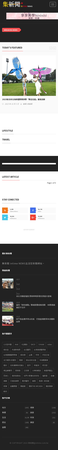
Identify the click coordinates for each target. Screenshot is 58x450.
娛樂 (32, 407)
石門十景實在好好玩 (31, 375)
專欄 (4, 412)
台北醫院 (27, 349)
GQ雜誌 (24, 344)
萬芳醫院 (25, 381)
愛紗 (5, 365)
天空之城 (45, 355)
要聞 (4, 427)
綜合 (18, 294)
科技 (32, 417)
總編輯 (29, 104)
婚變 (21, 360)
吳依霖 (22, 355)
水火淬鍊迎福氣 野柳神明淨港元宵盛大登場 (33, 296)
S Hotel (41, 344)
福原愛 (44, 375)
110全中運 (8, 344)
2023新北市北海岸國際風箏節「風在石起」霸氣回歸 (23, 99)
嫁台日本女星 (31, 360)
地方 (18, 279)
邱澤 (5, 386)
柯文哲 (44, 365)
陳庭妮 (22, 386)
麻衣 (5, 391)
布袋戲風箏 (44, 360)
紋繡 (52, 375)
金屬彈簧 (13, 386)
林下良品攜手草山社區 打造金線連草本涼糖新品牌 (35, 320)
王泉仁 (6, 375)
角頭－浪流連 (44, 381)
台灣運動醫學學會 (10, 355)
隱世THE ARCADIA (36, 386)
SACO (33, 344)
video (49, 344)
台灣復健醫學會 (40, 349)
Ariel (16, 344)
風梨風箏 (49, 386)
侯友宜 (6, 349)
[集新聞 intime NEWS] (16, 4)
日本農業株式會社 (17, 365)
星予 (29, 365)
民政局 (17, 370)
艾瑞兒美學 (14, 381)
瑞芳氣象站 (16, 375)
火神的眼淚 (36, 370)
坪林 (37, 355)
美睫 (5, 381)
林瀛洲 (36, 365)
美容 (32, 422)
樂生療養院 (8, 370)
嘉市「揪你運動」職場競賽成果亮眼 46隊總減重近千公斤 (35, 306)
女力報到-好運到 (10, 360)
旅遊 (18, 284)
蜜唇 (34, 381)
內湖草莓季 (16, 349)
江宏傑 (26, 370)
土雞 (30, 355)
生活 (18, 289)
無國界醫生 (48, 370)
